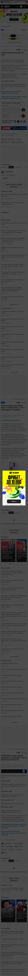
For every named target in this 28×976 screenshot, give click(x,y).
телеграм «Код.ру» (10, 501)
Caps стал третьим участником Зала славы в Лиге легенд (14, 223)
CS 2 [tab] (2, 29)
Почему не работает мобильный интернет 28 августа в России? (12, 649)
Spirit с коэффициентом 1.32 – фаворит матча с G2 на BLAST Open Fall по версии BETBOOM (14, 962)
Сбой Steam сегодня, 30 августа (9, 663)
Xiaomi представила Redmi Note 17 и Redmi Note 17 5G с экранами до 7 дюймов (19, 399)
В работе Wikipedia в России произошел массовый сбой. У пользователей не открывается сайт (13, 640)
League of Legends (7, 46)
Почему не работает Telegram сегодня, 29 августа (13, 698)
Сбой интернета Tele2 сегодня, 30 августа (11, 687)
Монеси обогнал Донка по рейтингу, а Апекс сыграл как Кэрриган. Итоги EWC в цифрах (12, 932)
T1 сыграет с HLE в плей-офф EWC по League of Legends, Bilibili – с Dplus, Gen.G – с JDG (13, 273)
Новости (13, 46)
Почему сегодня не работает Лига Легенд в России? (12, 312)
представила (11, 482)
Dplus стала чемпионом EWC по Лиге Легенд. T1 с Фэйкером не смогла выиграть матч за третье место (14, 256)
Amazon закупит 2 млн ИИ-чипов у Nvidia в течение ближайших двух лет (12, 588)
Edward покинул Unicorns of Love (21, 46)
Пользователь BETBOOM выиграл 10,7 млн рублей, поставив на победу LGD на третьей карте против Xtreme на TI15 (14, 954)
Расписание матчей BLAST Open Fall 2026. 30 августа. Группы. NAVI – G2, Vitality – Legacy (12, 889)
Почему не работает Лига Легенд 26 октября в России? (13, 335)
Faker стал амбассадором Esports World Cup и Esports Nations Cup (13, 280)
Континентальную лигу (12, 77)
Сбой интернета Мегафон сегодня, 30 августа (13, 693)
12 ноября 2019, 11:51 (8, 173)
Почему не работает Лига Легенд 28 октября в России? (13, 319)
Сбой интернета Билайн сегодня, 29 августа (12, 710)
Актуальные (18, 167)
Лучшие (11, 167)
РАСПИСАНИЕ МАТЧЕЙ (6, 26)
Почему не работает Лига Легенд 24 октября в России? (13, 350)
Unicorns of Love (9, 62)
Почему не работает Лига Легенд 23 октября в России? (13, 357)
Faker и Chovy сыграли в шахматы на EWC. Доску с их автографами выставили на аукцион (13, 231)
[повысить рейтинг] (19, 178)
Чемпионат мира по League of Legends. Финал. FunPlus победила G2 (13, 203)
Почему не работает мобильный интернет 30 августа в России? (12, 581)
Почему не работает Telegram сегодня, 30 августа (13, 669)
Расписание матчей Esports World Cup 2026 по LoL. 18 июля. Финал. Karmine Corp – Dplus (13, 265)
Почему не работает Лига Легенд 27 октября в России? (13, 327)
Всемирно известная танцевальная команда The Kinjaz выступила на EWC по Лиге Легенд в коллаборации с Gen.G (13, 239)
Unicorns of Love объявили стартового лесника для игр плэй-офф (13, 365)
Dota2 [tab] (6, 29)
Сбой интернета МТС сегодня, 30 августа (11, 675)
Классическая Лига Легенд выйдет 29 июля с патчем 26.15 (12, 297)
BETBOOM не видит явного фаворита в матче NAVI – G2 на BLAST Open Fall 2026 (19, 749)
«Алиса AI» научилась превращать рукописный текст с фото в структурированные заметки (13, 632)
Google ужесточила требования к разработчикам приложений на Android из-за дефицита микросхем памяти (13, 597)
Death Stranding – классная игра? (11, 103)
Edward (12, 60)
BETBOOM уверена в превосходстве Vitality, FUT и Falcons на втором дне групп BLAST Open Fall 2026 (14, 971)
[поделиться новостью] (25, 49)
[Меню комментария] (26, 172)
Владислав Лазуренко (13, 133)
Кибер (2, 46)
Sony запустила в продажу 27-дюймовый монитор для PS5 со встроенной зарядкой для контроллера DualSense (13, 572)
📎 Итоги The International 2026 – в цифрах (12, 939)
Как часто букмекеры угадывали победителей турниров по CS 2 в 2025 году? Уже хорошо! (13, 833)
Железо (5, 399)
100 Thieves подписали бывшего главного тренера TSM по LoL (14, 195)
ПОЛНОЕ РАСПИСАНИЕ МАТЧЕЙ (14, 42)
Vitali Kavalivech (9, 171)
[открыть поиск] (17, 6)
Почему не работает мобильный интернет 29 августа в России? (12, 605)
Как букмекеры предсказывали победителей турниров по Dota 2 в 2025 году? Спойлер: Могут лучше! (13, 826)
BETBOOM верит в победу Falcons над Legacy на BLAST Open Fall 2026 (13, 945)
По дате (4, 167)
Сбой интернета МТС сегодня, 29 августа (11, 704)
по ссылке (21, 821)
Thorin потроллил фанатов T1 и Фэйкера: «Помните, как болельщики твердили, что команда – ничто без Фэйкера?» (12, 289)
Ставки (5, 749)
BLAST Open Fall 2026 (6, 815)
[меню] (25, 6)
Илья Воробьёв (11, 499)
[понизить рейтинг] (26, 178)
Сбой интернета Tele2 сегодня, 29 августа (11, 716)
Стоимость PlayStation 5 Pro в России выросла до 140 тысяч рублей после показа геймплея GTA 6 (14, 624)
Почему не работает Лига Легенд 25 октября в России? (13, 342)
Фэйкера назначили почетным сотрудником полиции (12, 248)
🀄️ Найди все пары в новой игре (10, 420)
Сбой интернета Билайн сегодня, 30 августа (12, 681)
